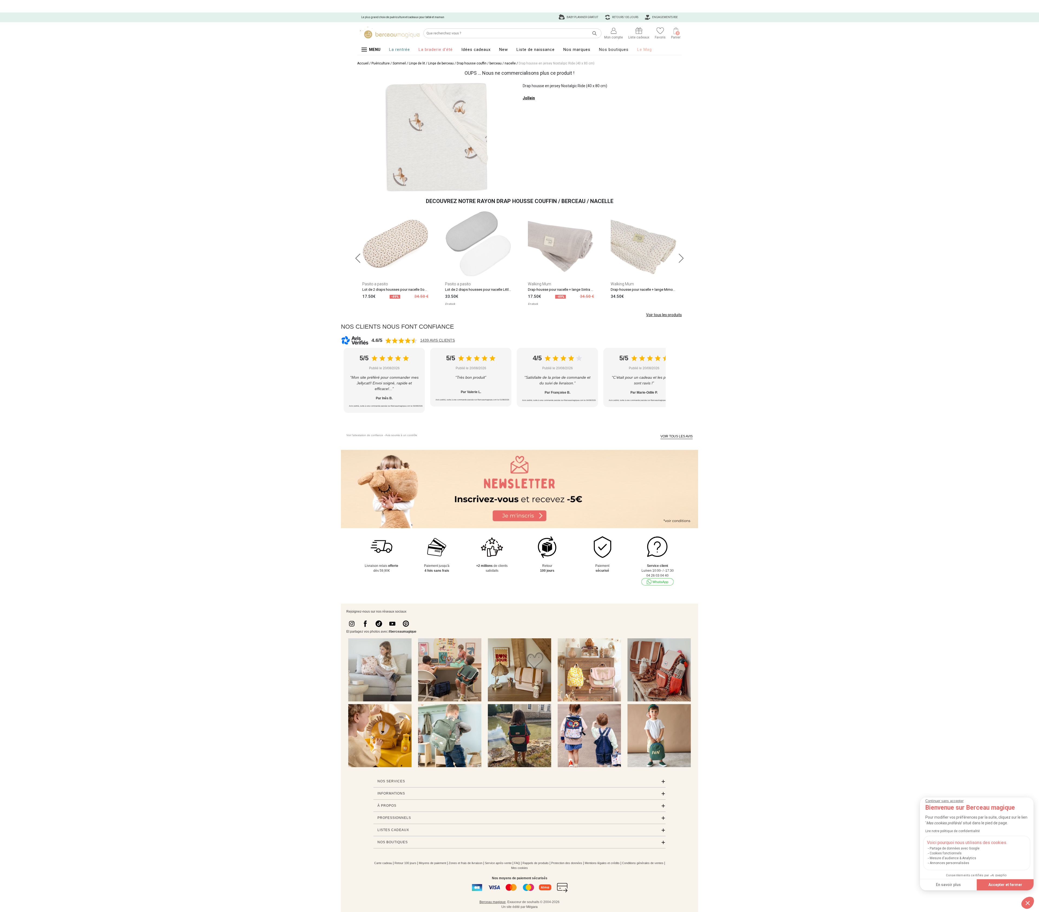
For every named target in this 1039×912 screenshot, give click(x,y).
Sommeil (399, 63)
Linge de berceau (441, 63)
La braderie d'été (436, 49)
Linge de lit (417, 63)
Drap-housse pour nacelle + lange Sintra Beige (564, 289)
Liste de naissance (536, 49)
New (503, 49)
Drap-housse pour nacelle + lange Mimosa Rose (648, 289)
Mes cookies (519, 867)
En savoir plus (948, 884)
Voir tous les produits (664, 315)
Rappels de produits (535, 863)
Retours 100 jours (624, 17)
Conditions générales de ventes (642, 863)
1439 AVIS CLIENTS (437, 340)
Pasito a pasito (375, 284)
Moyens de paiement (432, 863)
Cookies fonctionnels (946, 853)
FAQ (517, 863)
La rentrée (399, 49)
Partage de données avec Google (954, 848)
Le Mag (644, 49)
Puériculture (380, 63)
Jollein (529, 98)
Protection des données (566, 863)
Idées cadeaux (476, 49)
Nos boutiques (614, 49)
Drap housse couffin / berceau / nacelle (486, 63)
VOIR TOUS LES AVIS (676, 436)
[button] (1027, 902)
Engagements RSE (665, 17)
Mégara (532, 907)
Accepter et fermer (1005, 884)
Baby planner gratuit (582, 17)
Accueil (363, 63)
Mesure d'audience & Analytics (953, 858)
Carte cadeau (383, 863)
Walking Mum (539, 284)
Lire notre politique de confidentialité (952, 831)
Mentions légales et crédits (602, 863)
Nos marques (576, 49)
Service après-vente (498, 863)
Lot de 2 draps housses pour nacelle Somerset (398, 289)
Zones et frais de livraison (465, 863)
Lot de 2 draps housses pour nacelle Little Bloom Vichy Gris (491, 289)
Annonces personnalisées (949, 863)
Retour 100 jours (405, 863)
